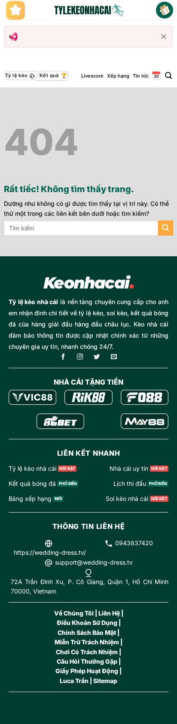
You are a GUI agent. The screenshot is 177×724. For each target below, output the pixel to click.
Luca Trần (74, 680)
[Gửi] (165, 228)
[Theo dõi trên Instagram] (80, 357)
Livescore (92, 76)
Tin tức (141, 76)
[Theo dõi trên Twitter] (97, 357)
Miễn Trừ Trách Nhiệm (87, 642)
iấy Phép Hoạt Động (89, 670)
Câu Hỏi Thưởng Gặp (87, 661)
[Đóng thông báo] (163, 36)
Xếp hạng (118, 76)
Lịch (156, 75)
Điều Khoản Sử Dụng (87, 622)
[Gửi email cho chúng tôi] (114, 357)
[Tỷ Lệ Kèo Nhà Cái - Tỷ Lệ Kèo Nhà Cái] (88, 10)
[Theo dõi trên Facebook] (63, 357)
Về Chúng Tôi (74, 613)
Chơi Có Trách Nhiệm (87, 652)
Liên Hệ (109, 613)
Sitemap (105, 680)
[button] (168, 75)
